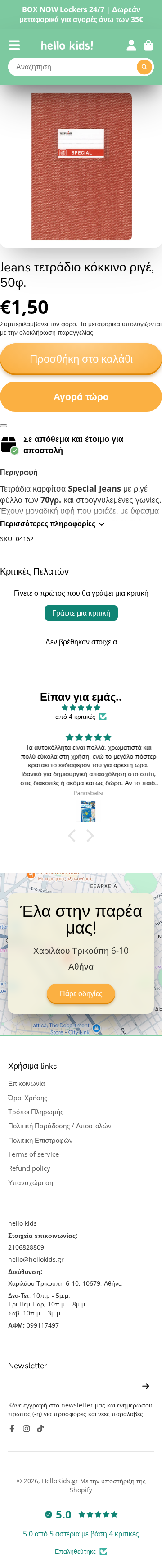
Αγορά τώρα (81, 396)
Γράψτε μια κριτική (81, 613)
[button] (74, 835)
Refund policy (29, 1168)
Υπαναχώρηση (30, 1182)
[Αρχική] (67, 45)
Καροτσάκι (148, 45)
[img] (81, 707)
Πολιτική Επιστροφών (40, 1140)
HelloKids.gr (60, 1480)
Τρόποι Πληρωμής (35, 1112)
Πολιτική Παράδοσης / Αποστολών (60, 1126)
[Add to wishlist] (3, 425)
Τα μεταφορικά (100, 323)
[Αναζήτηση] (144, 67)
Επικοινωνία (26, 1083)
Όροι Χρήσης (27, 1098)
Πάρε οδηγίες (81, 994)
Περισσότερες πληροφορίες (47, 524)
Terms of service (33, 1154)
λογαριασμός (131, 45)
